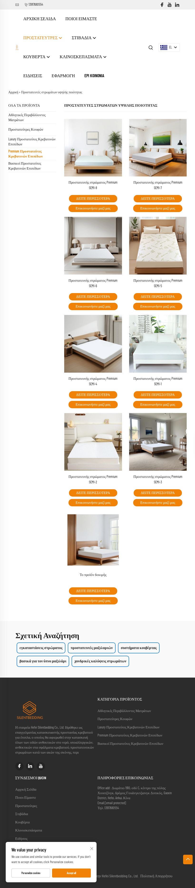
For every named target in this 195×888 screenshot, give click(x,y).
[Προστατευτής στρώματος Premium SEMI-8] (93, 147)
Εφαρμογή (63, 76)
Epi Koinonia (94, 76)
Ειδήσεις (32, 76)
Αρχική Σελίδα (39, 19)
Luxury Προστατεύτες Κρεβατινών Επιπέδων (32, 142)
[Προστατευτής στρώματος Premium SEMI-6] (93, 245)
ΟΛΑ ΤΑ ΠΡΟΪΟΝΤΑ (24, 105)
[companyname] (17, 47)
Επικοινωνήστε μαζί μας (93, 208)
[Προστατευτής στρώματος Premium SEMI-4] (93, 344)
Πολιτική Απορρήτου (156, 876)
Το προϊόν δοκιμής (93, 575)
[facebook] (162, 5)
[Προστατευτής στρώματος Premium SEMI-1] (158, 344)
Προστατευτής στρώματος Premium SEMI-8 (92, 185)
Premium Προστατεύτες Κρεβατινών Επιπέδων (25, 154)
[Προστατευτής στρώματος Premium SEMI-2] (93, 442)
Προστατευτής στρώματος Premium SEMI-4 (92, 381)
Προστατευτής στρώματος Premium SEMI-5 (157, 283)
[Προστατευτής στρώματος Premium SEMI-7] (158, 147)
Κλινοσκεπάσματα (81, 57)
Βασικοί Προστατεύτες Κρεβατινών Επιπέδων (24, 166)
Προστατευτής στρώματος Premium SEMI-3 (157, 479)
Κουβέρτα (34, 57)
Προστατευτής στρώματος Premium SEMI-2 (92, 479)
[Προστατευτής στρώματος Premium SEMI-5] (158, 245)
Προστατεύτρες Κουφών (25, 129)
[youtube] (169, 5)
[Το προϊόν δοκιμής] (93, 539)
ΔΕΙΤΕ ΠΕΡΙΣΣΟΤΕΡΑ (93, 198)
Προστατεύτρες (40, 38)
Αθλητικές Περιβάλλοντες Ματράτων (27, 117)
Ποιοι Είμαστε (81, 19)
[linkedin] (177, 5)
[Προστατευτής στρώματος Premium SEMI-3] (158, 442)
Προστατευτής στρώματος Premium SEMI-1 (157, 381)
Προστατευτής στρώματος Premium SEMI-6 (92, 283)
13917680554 (36, 4)
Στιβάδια (82, 38)
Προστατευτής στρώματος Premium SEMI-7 (157, 185)
